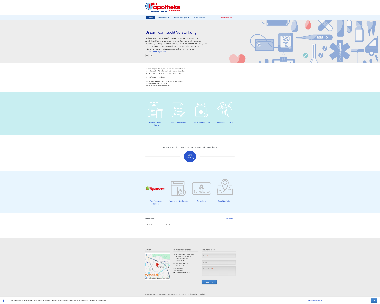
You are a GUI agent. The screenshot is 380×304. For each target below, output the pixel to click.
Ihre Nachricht (208, 269)
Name (205, 256)
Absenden (209, 282)
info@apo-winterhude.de (182, 272)
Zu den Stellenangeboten (155, 51)
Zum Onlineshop (226, 18)
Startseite (150, 18)
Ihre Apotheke (162, 18)
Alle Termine (229, 218)
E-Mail (205, 262)
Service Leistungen (180, 18)
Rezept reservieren (200, 18)
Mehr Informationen (315, 301)
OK (374, 301)
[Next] (151, 55)
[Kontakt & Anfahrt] (157, 266)
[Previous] (146, 55)
